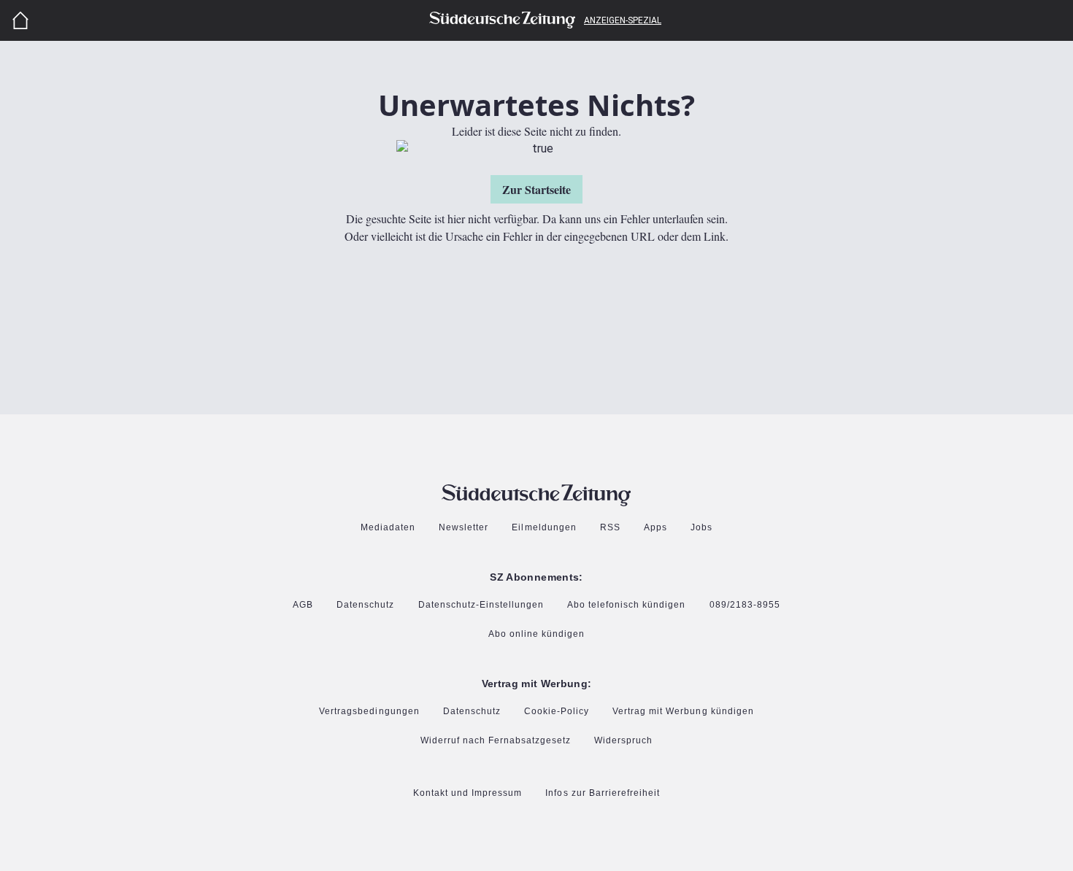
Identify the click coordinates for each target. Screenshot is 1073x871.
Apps (655, 528)
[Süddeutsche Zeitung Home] (502, 20)
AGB (303, 605)
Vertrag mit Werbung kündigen (683, 711)
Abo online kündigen (536, 635)
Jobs (701, 528)
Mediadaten (388, 528)
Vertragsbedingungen (369, 711)
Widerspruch (623, 741)
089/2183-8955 (744, 605)
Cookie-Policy (556, 712)
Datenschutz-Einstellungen (481, 605)
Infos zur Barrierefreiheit (602, 793)
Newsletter (463, 528)
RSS (610, 528)
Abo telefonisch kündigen (626, 605)
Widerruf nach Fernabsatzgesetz (496, 741)
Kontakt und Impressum (467, 793)
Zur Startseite (536, 189)
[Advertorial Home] (20, 20)
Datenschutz (365, 605)
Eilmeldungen (544, 528)
